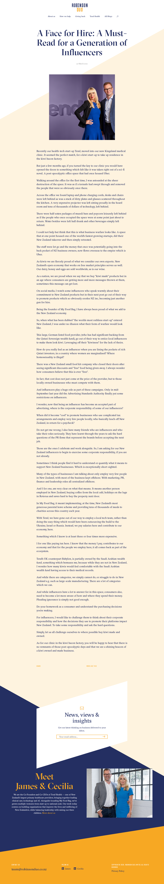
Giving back (80, 16)
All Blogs (108, 16)
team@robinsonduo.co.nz (29, 869)
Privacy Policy (118, 871)
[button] (118, 16)
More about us (48, 813)
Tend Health (95, 16)
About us (51, 16)
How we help (65, 16)
